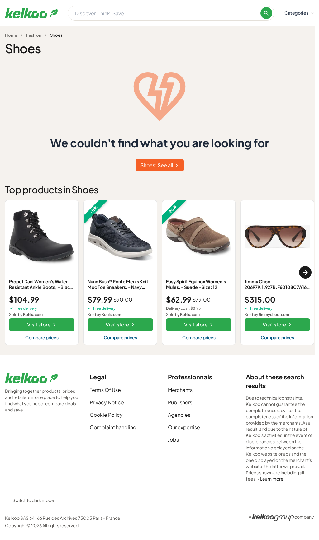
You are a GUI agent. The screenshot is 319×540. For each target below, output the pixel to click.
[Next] (305, 272)
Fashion (33, 35)
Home (11, 35)
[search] (266, 13)
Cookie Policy (106, 414)
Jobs (173, 439)
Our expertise (184, 427)
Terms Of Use (105, 390)
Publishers (180, 402)
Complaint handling (113, 427)
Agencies (179, 414)
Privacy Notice (107, 402)
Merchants (180, 390)
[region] (159, 272)
